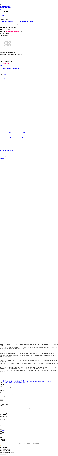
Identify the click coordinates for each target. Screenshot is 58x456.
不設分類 (3, 430)
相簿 (3, 15)
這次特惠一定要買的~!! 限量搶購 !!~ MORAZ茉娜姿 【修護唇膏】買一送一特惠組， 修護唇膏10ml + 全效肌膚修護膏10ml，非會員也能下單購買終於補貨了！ (27, 381)
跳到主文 (1, 9)
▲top (1, 398)
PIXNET (22, 443)
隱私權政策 (34, 443)
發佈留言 (2, 405)
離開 (5, 454)
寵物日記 (7, 396)
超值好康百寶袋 (5, 7)
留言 (11, 394)
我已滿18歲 (2, 454)
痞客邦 (9, 394)
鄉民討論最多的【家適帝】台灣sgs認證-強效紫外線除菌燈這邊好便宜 (13, 380)
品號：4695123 (4, 74)
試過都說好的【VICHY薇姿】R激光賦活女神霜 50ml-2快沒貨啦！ (18, 21)
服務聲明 (37, 443)
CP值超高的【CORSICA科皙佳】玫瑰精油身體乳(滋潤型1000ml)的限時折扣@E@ (15, 382)
